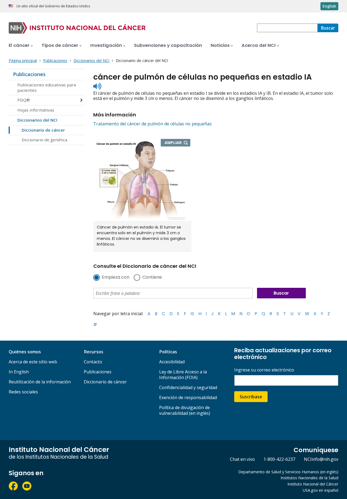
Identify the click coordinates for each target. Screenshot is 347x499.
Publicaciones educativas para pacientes (46, 87)
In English (19, 372)
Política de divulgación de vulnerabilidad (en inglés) (184, 410)
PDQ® (23, 100)
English (329, 6)
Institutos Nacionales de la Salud (309, 477)
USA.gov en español (320, 490)
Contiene (152, 277)
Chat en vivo (242, 459)
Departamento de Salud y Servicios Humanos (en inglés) (288, 471)
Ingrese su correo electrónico (264, 370)
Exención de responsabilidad (188, 397)
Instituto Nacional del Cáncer (312, 484)
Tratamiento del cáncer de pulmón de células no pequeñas (152, 124)
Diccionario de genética (44, 139)
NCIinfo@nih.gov (321, 459)
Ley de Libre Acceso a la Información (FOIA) (183, 374)
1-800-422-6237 (279, 459)
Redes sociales (23, 392)
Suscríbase (251, 397)
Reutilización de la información (40, 382)
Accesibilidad (172, 362)
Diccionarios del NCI (37, 120)
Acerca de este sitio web (33, 362)
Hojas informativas (35, 110)
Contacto (93, 362)
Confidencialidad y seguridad (188, 387)
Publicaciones (29, 74)
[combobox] (287, 28)
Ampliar (177, 143)
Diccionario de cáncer (43, 130)
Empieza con (115, 277)
